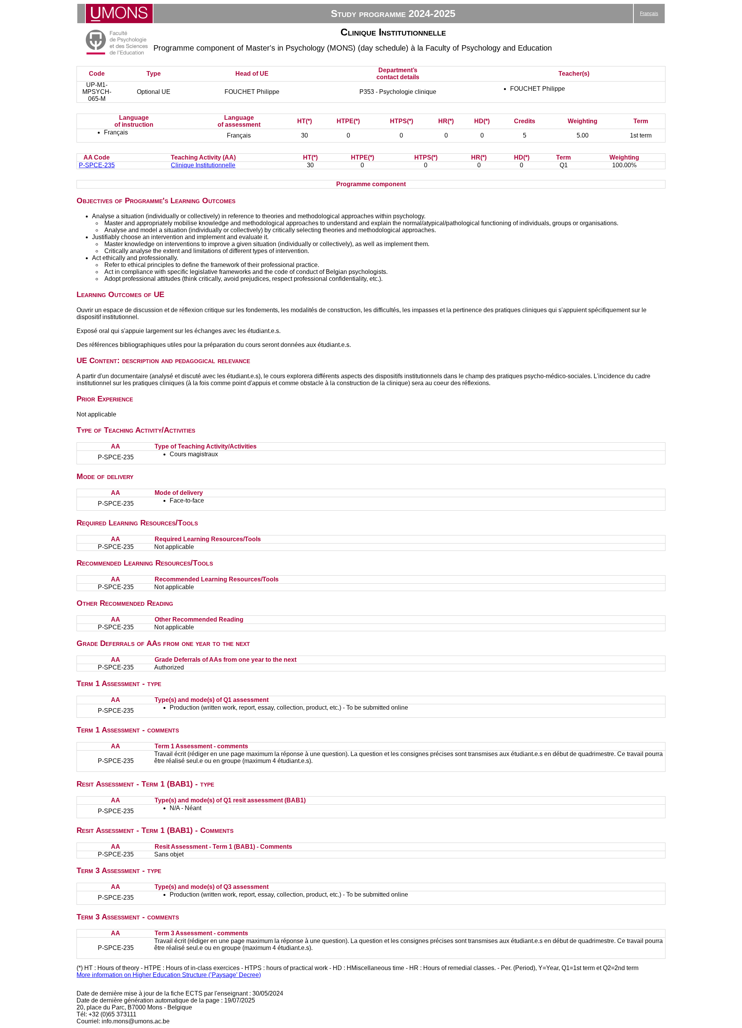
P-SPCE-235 (97, 165)
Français (649, 13)
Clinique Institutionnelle (203, 165)
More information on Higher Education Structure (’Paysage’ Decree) (169, 975)
